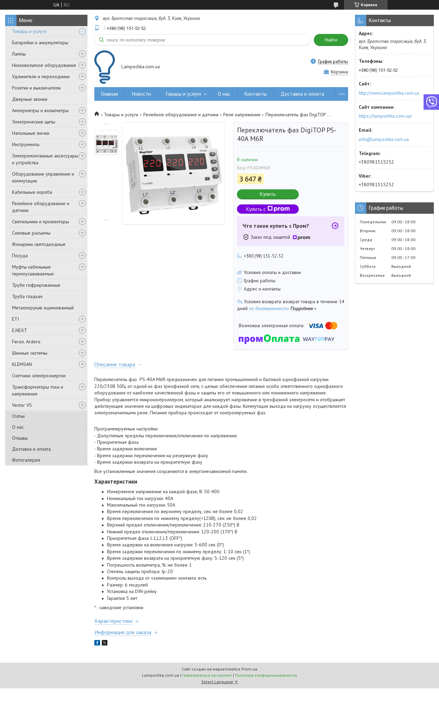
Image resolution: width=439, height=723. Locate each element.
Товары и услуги (29, 31)
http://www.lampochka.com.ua (389, 93)
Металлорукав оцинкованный (43, 308)
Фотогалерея (26, 460)
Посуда (20, 255)
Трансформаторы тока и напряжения (37, 390)
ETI (15, 319)
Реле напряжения (241, 114)
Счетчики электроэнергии (39, 375)
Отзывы (20, 438)
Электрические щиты (33, 122)
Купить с (256, 209)
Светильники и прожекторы (40, 221)
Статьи (18, 416)
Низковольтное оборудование (44, 65)
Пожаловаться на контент (207, 675)
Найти (331, 40)
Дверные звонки (29, 99)
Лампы (19, 54)
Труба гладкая (27, 296)
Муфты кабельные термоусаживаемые (33, 270)
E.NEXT (19, 330)
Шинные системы (29, 353)
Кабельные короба (32, 192)
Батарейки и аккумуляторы (40, 42)
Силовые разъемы (31, 233)
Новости (141, 93)
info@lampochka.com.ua (384, 139)
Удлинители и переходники (41, 76)
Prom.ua (249, 669)
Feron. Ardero (26, 342)
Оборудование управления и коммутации (43, 177)
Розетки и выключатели (36, 88)
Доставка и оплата (31, 449)
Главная (109, 93)
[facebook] (97, 644)
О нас (18, 427)
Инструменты (25, 144)
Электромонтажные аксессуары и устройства (45, 159)
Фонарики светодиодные (39, 244)
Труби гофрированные (36, 285)
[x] (104, 644)
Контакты (255, 93)
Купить (268, 194)
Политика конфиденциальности (266, 675)
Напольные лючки (30, 133)
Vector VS (22, 405)
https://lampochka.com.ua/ (385, 116)
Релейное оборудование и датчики (40, 206)
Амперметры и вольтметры (40, 110)
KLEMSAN (22, 364)
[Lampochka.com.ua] (104, 67)
